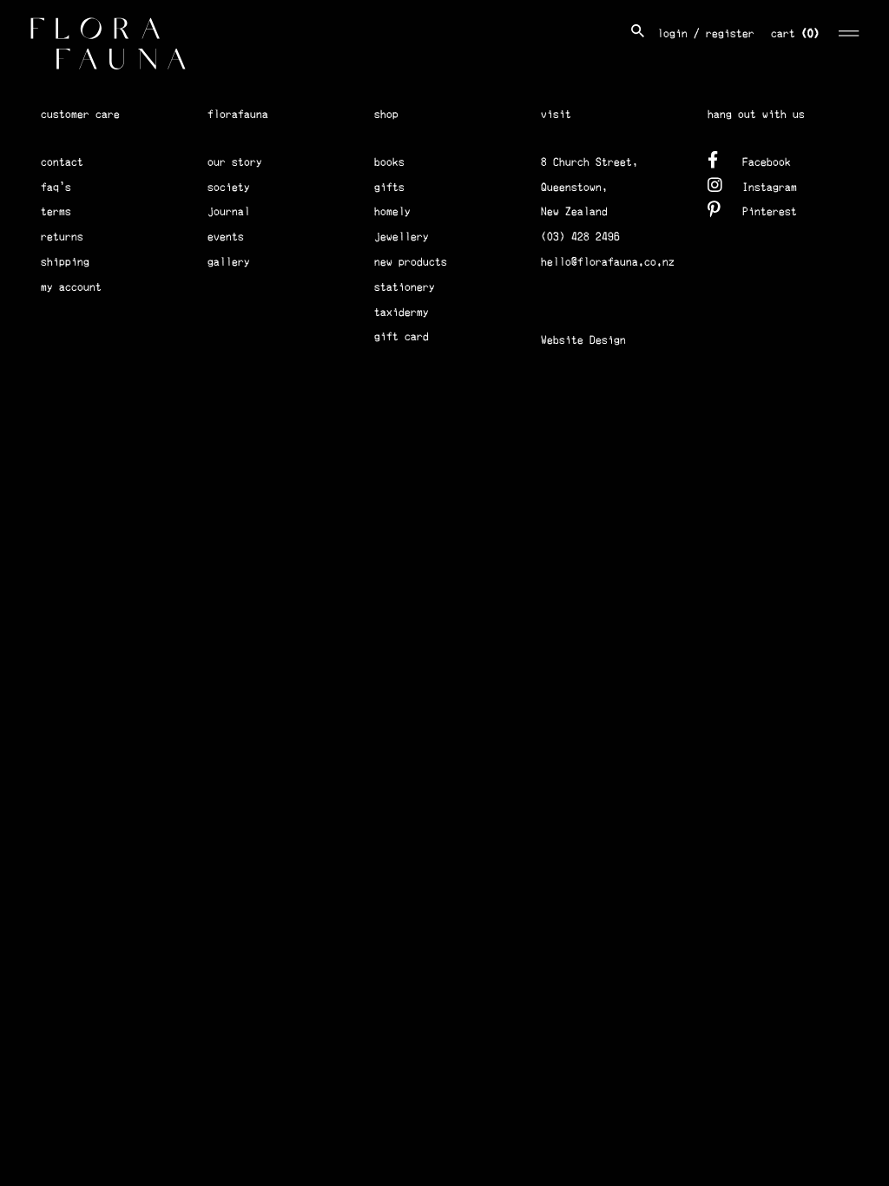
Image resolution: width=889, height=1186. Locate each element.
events (225, 236)
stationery (404, 287)
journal (228, 211)
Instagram (769, 187)
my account (71, 287)
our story (234, 162)
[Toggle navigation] (849, 31)
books (389, 162)
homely (392, 211)
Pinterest (769, 211)
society (228, 187)
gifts (389, 187)
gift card (401, 336)
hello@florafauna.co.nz (608, 261)
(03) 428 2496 (580, 236)
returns (62, 236)
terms (56, 211)
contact (62, 162)
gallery (228, 261)
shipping (65, 261)
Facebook (766, 162)
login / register (705, 33)
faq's (56, 187)
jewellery (401, 236)
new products (410, 261)
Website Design (583, 340)
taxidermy (401, 312)
